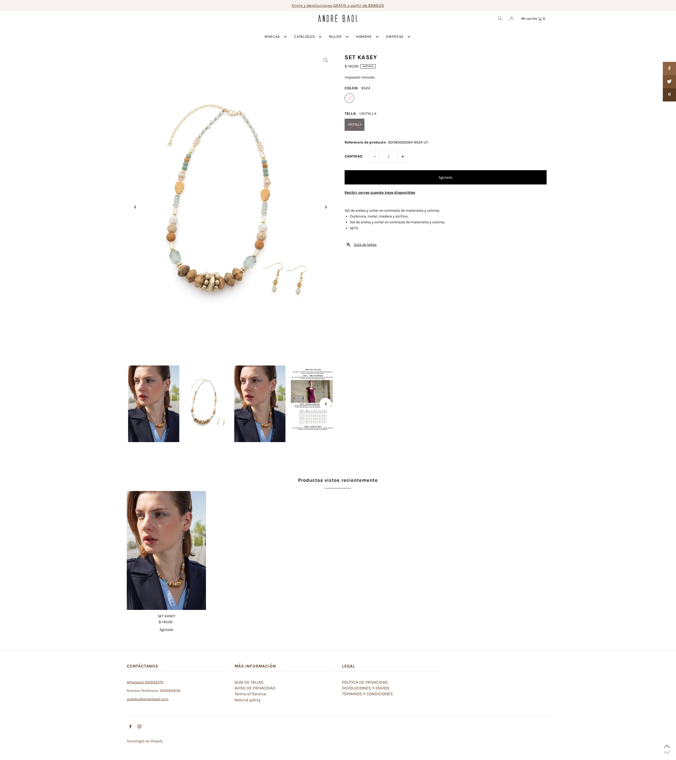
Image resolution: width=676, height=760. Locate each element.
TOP (667, 752)
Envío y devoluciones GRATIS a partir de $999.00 (338, 5)
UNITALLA (355, 124)
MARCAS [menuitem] (272, 36)
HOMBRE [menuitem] (364, 36)
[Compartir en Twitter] (669, 81)
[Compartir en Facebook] (669, 68)
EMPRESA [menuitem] (394, 36)
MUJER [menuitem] (335, 36)
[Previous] (135, 207)
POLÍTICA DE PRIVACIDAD (365, 682)
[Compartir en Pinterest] (669, 94)
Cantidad (354, 156)
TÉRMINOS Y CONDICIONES (367, 693)
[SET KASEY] (166, 550)
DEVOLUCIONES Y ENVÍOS (365, 688)
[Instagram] (139, 727)
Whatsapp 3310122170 (145, 682)
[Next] (325, 207)
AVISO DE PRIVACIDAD (254, 688)
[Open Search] (499, 18)
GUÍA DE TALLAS (249, 682)
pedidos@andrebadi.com (147, 699)
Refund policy (247, 699)
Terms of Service (250, 693)
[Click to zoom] (325, 60)
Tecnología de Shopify (145, 741)
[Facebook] (130, 727)
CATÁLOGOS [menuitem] (304, 36)
